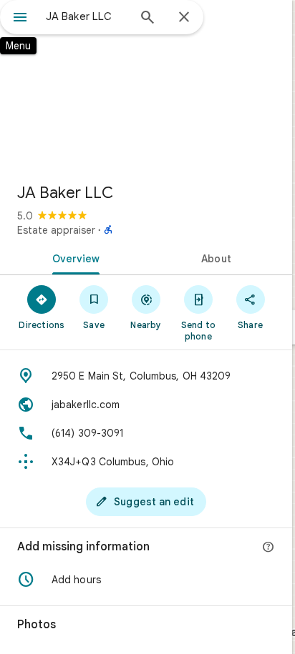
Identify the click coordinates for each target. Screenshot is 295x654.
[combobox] (86, 16)
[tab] (73, 257)
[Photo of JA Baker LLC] (146, 86)
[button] (146, 579)
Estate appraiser (56, 230)
